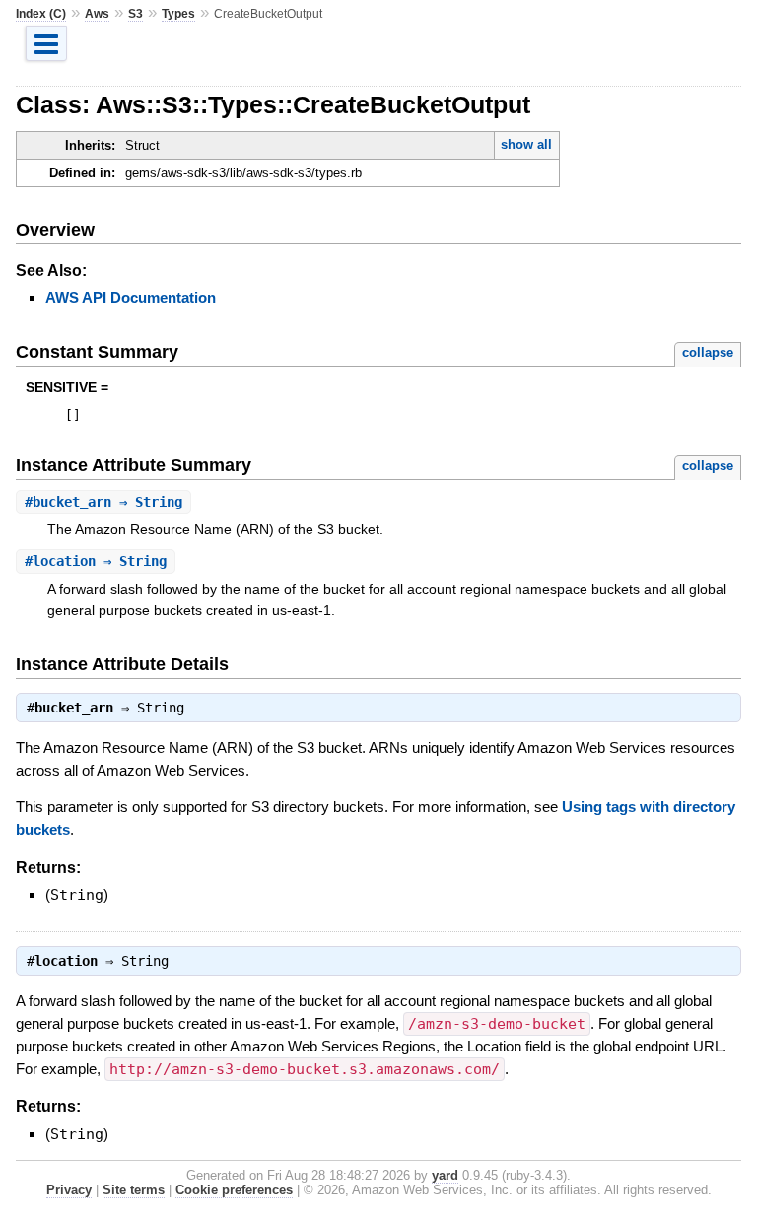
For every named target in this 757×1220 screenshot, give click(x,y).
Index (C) (41, 14)
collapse (707, 352)
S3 (135, 14)
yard (445, 1175)
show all (526, 144)
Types (178, 14)
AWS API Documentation (130, 297)
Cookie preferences (234, 1190)
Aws (97, 14)
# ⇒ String (103, 501)
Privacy (69, 1190)
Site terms (134, 1190)
